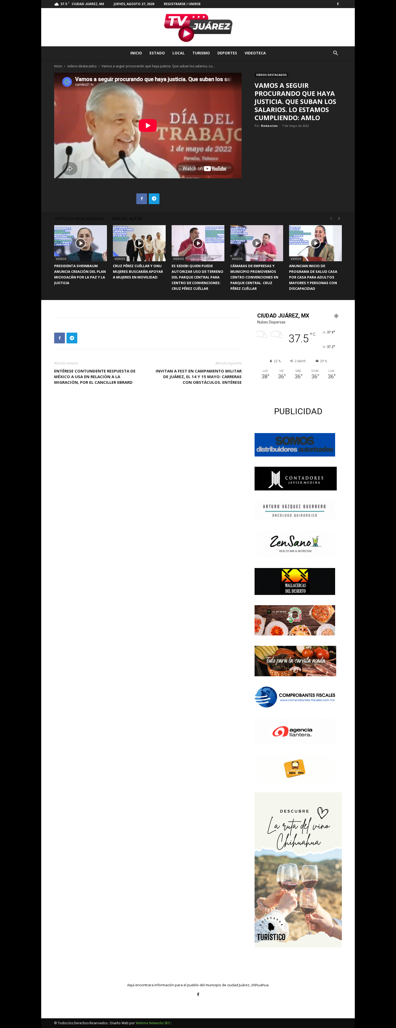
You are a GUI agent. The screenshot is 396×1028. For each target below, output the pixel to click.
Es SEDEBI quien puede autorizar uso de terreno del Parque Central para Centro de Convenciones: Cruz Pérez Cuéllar (197, 277)
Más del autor (127, 218)
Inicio (136, 52)
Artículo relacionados (79, 218)
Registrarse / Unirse (182, 4)
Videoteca (255, 52)
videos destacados (81, 66)
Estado (157, 52)
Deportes (227, 52)
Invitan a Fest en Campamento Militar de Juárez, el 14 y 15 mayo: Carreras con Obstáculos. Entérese (199, 376)
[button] (335, 53)
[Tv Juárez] (198, 27)
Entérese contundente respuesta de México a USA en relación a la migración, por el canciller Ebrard (95, 376)
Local (178, 52)
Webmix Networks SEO (153, 1023)
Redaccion (269, 126)
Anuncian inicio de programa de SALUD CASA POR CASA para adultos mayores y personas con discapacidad (313, 277)
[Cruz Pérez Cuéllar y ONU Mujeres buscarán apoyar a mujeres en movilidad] (139, 243)
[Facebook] (338, 4)
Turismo (201, 52)
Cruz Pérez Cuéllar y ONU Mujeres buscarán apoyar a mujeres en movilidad (138, 271)
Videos (61, 259)
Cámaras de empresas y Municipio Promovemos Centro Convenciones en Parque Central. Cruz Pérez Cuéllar (254, 277)
